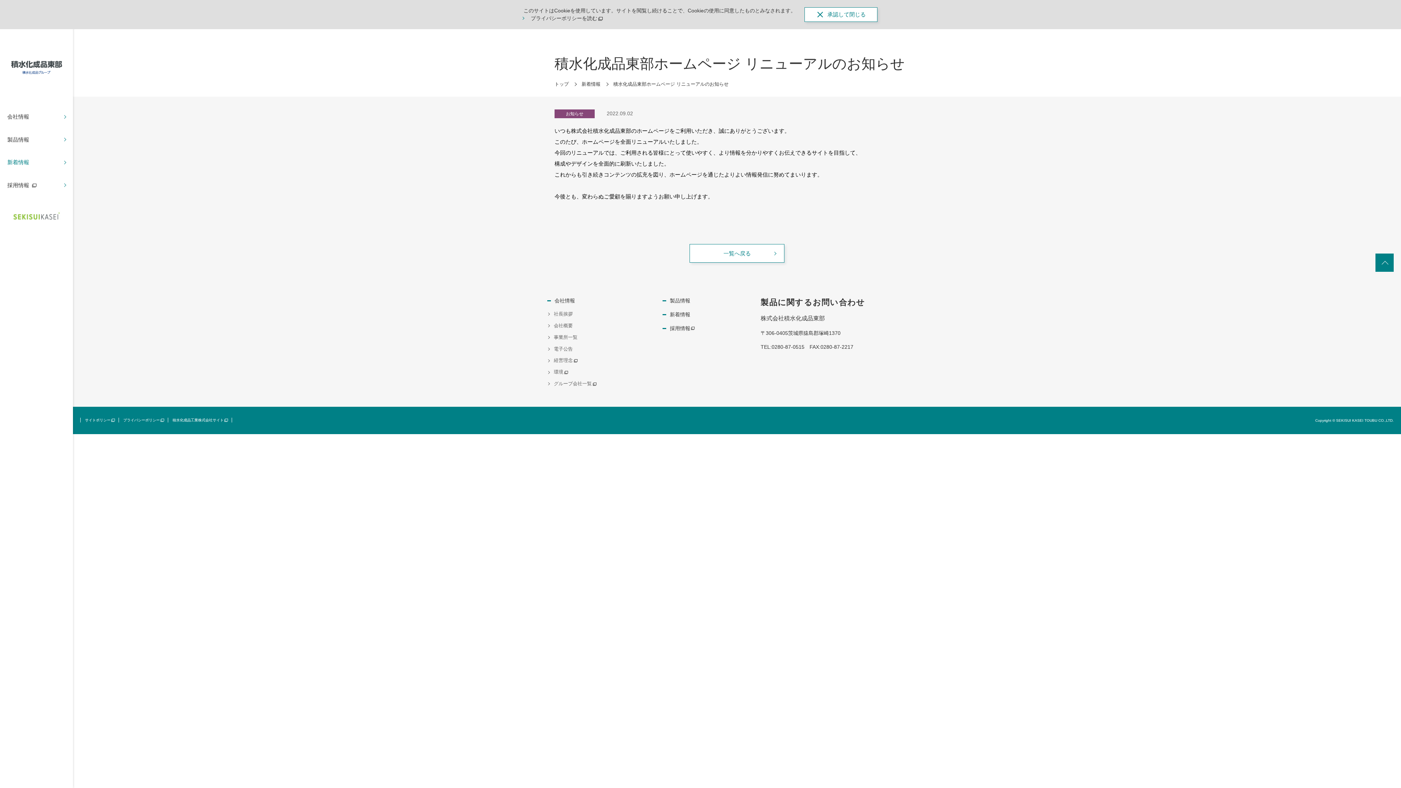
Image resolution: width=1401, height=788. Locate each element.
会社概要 (563, 325)
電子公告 (563, 349)
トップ (562, 84)
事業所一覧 (566, 337)
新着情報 (591, 84)
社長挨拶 (563, 314)
